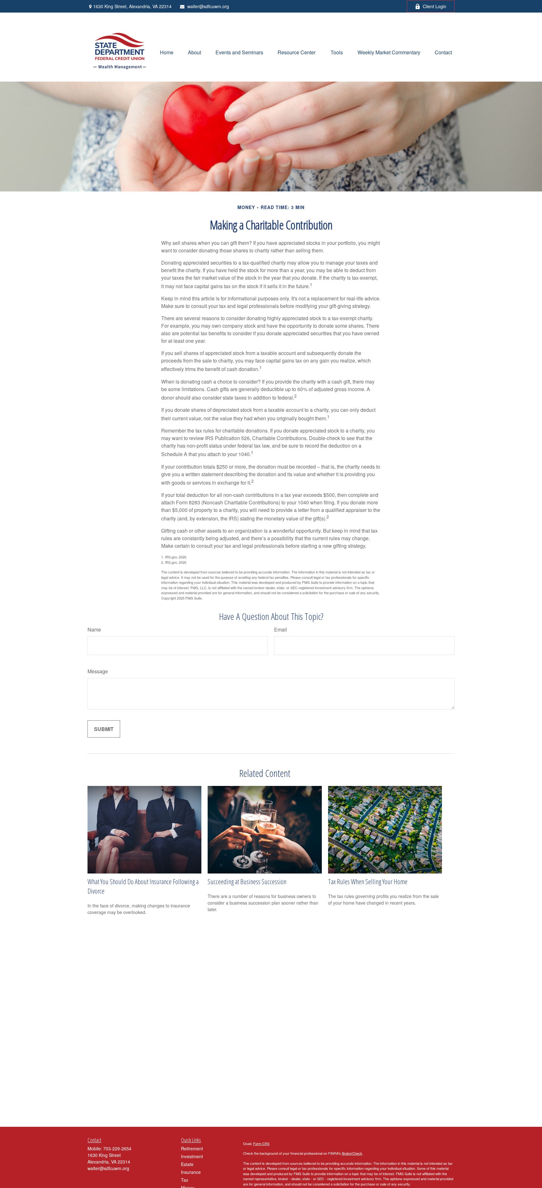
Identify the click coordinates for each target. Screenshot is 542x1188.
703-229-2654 (117, 1148)
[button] (166, 51)
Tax (184, 1180)
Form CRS (261, 1143)
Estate (187, 1164)
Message (98, 671)
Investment (192, 1156)
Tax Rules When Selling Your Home (367, 881)
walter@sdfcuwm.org (208, 6)
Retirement (192, 1148)
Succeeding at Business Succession (247, 881)
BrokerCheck (352, 1153)
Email (280, 629)
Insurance (191, 1172)
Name (94, 629)
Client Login (434, 6)
